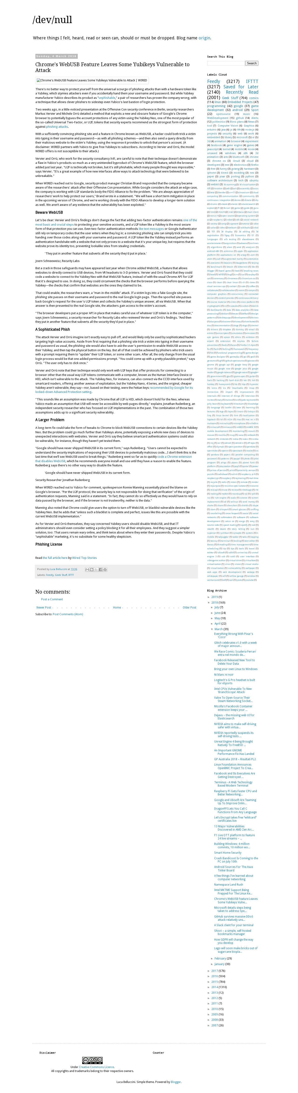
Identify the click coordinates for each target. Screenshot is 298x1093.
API (208, 188)
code (243, 286)
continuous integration (218, 200)
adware (243, 243)
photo (247, 458)
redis (224, 482)
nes (252, 172)
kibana (240, 212)
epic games (213, 337)
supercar (211, 533)
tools (241, 548)
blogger (211, 270)
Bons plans (237, 121)
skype (255, 505)
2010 (215, 1009)
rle (257, 489)
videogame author (216, 560)
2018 (215, 602)
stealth (210, 529)
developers (213, 164)
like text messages (151, 228)
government (216, 376)
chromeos (233, 278)
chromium (244, 192)
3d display (227, 231)
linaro (240, 411)
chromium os (248, 278)
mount (251, 431)
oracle (249, 450)
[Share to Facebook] (100, 569)
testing (237, 541)
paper (210, 176)
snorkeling (215, 513)
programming (216, 106)
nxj (212, 443)
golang (235, 168)
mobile (239, 149)
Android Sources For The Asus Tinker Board (233, 868)
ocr (219, 443)
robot (229, 219)
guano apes (240, 376)
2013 (215, 992)
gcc (245, 356)
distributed (249, 321)
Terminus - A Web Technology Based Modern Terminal (233, 784)
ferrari (227, 208)
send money (248, 501)
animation (220, 141)
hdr (245, 380)
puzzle (210, 474)
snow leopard (232, 513)
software (241, 517)
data (229, 310)
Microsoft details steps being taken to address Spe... (232, 909)
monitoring (238, 431)
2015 (215, 981)
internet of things (230, 396)
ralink (234, 474)
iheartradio (237, 388)
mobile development (217, 431)
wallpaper (250, 568)
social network (251, 219)
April (218, 623)
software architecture (220, 180)
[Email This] (87, 569)
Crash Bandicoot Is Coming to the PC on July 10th (236, 860)
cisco (209, 282)
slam (213, 509)
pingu (224, 462)
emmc (210, 333)
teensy (213, 541)
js (231, 129)
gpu (228, 376)
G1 (252, 235)
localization (249, 415)
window (251, 576)
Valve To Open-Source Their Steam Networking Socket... (233, 699)
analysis (250, 247)
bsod (212, 274)
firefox (254, 164)
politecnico (219, 121)
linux (218, 102)
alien (229, 247)
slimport (224, 509)
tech (241, 180)
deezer (235, 313)
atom (209, 259)
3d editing (244, 231)
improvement (247, 392)
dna (209, 325)
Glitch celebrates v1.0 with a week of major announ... (235, 644)
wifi (224, 576)
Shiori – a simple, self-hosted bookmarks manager (232, 932)
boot (237, 270)
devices (254, 317)
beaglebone (241, 262)
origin (204, 37)
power (255, 466)
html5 (222, 212)
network (211, 439)
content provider (226, 298)
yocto (239, 580)
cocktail (233, 286)
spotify (244, 525)
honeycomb (224, 384)
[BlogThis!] (91, 569)
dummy (240, 329)
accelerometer (214, 243)
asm (253, 255)
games (250, 145)
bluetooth (239, 156)
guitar (252, 376)
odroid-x (239, 443)
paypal (237, 458)
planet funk (249, 462)
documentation (222, 325)
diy (256, 200)
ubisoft (221, 552)
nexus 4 (214, 215)
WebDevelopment (217, 118)
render (255, 482)
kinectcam (239, 403)
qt (208, 219)
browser (236, 141)
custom (245, 306)
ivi (237, 400)
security (227, 133)
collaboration (228, 290)
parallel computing (245, 454)
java (223, 129)
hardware (249, 168)
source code (213, 525)
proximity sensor (246, 470)
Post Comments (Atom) (68, 614)
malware (211, 423)
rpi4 (253, 493)
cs (225, 306)
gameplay (235, 356)
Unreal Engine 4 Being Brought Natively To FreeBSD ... (233, 743)
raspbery (227, 478)
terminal (225, 541)
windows (230, 153)
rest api (214, 489)
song (223, 223)
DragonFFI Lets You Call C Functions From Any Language (235, 810)
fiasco (234, 345)
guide (247, 208)
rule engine (221, 497)
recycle (213, 482)
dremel (254, 325)
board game (225, 270)
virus (227, 564)
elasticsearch (248, 204)
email (252, 329)
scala (233, 497)
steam (223, 529)
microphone (239, 423)
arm (226, 156)
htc (235, 384)
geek (253, 356)
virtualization (214, 564)
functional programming (229, 352)
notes (245, 439)
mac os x (250, 419)
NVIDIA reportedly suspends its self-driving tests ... (234, 734)
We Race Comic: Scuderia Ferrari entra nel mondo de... (235, 653)
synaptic (237, 533)
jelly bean (212, 403)
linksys (251, 411)
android (237, 110)
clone (252, 282)
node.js (249, 129)
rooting (214, 493)
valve (213, 227)
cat (208, 278)
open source (228, 215)
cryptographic (214, 306)
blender (222, 192)
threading (222, 544)
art (235, 188)
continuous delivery (248, 298)
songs (242, 521)
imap (251, 388)
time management (240, 544)
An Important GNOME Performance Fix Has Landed (234, 752)
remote (244, 482)
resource (254, 486)
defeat (245, 313)
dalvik (255, 306)
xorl (231, 580)
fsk (211, 352)
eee (227, 164)
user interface (247, 556)
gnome (210, 364)
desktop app (225, 317)
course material (218, 302)
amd (239, 247)
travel (252, 548)
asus (256, 188)
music (246, 114)
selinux (234, 501)
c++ (236, 274)
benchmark (216, 266)
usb (223, 556)
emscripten (222, 333)
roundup (236, 493)
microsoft (242, 137)
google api (224, 364)
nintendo (224, 439)
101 (213, 231)
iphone (211, 172)
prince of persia (218, 470)
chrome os (219, 160)
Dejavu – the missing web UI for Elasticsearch (234, 717)
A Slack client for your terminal (234, 925)
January (220, 964)
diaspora (214, 321)
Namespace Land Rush (228, 884)
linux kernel (222, 415)
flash (216, 349)
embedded (213, 137)
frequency (253, 349)
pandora (215, 454)
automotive (252, 259)
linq (209, 415)
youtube (249, 580)
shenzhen (232, 505)
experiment (251, 141)
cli (244, 282)
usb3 (232, 556)
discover (226, 321)
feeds (224, 345)
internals (212, 396)
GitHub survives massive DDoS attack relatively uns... (233, 918)
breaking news (251, 270)
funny (223, 168)
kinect (224, 172)
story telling (238, 529)
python (249, 176)
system (249, 533)
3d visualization (247, 184)
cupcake (234, 306)
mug (232, 435)
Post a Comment (52, 599)
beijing (254, 262)
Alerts (254, 118)
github (240, 118)
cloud (250, 160)
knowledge (253, 403)
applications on (228, 255)
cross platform (247, 302)
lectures (211, 411)
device (237, 200)
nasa (240, 435)
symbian (224, 533)
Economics (240, 235)
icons (214, 388)
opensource (223, 114)
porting (235, 176)
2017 (215, 971)
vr (253, 137)
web (240, 133)
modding (239, 172)
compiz (251, 290)
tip (224, 548)
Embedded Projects (240, 102)
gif (221, 360)
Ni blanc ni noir (224, 674)
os (257, 450)
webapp (250, 572)
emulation (237, 333)
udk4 (231, 552)
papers (227, 454)
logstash (211, 419)
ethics (238, 337)
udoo (256, 223)
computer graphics (217, 294)
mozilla (222, 435)
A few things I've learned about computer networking (233, 877)
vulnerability (234, 568)
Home (117, 607)
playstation (225, 466)
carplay (251, 274)
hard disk (234, 380)
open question (235, 446)
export (210, 341)
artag (243, 255)
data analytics (243, 310)
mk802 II (251, 427)
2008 (215, 1019)
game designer (218, 356)
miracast (228, 427)
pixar (222, 176)
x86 (245, 153)
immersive (212, 392)
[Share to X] (96, 569)
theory (210, 544)
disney (237, 321)
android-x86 (213, 251)
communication (230, 196)
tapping (254, 537)
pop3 (236, 466)
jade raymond (248, 400)
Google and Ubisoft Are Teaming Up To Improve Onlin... (235, 801)
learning (250, 407)
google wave (241, 372)
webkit (215, 184)
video (222, 227)
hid (253, 380)
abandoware (248, 239)
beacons (228, 262)
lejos (230, 411)
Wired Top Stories (84, 558)
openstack (237, 450)
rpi (245, 493)
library (228, 137)
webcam (233, 227)
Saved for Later (241, 86)
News (251, 121)
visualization (217, 568)
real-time (253, 478)
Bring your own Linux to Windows (235, 669)
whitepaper (212, 576)
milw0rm (253, 423)
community (249, 196)
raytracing (240, 478)
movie (251, 149)
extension (225, 341)
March (219, 629)
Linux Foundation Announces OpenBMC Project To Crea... (233, 766)
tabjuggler (223, 537)
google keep (241, 364)
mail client (252, 212)
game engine (234, 145)
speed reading (230, 525)
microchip (225, 423)
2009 (215, 1014)
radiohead (223, 474)
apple (240, 251)
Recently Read (242, 92)
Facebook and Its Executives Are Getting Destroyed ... (234, 775)
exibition (250, 337)
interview (250, 396)
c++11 (232, 192)
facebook (216, 145)
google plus (241, 368)
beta (212, 192)
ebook (224, 204)
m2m (230, 419)
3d (208, 141)
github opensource (235, 360)
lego (222, 411)
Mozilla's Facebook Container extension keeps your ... (233, 708)
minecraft (215, 427)
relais (234, 482)
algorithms (216, 247)
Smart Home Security (227, 852)
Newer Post (44, 607)
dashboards (216, 310)
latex (238, 407)
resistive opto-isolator (235, 486)
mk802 (239, 427)
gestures (211, 360)
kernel (226, 149)
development (240, 317)
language (215, 407)
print (232, 470)
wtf (224, 580)
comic (241, 290)
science (243, 497)
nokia (235, 439)
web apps (212, 572)
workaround (213, 580)
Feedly (50, 575)
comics (253, 98)
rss (208, 497)
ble (253, 266)
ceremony (219, 278)
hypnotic (254, 384)
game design (252, 352)
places (234, 462)
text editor (250, 541)
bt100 (221, 274)
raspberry (218, 219)
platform (211, 466)
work (251, 133)
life (239, 129)
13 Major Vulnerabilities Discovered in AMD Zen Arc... (234, 828)
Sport (254, 110)
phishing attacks (57, 126)
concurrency (237, 294)
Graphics (249, 125)
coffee (252, 286)
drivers (214, 329)
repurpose (215, 486)
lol (221, 419)
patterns (225, 458)
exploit (210, 208)
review (234, 489)
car (243, 274)
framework (239, 349)
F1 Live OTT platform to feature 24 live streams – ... (234, 837)
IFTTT (71, 575)
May (218, 618)
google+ (254, 372)
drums (213, 204)
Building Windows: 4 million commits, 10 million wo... (232, 845)
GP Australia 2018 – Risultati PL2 (235, 759)
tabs (245, 537)
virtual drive (235, 560)
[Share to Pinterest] (105, 569)
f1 (219, 208)
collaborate (212, 290)
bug (229, 274)
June (218, 613)
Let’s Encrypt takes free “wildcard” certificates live (235, 819)
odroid (228, 443)
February (221, 958)
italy (220, 400)
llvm (236, 415)
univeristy (242, 552)
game (237, 208)
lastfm (228, 407)
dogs (245, 325)
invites (210, 400)
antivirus (228, 251)
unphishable (107, 98)
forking (226, 349)
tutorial (246, 223)
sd (225, 501)
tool (209, 125)
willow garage (237, 576)
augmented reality (233, 259)
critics (233, 302)
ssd (253, 525)
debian (225, 313)
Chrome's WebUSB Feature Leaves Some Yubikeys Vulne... (236, 900)
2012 (215, 998)
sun (252, 529)
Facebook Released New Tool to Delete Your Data (234, 662)
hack (209, 380)
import (229, 392)
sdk (238, 219)
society (213, 223)
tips (232, 548)
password (212, 458)
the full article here (55, 558)
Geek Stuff (61, 575)
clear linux (232, 282)
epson (227, 337)
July (217, 607)
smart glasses (239, 509)
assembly (245, 188)
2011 (215, 1003)
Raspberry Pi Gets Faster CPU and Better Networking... (235, 793)
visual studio (251, 564)
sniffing (254, 509)
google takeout (224, 372)
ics (224, 388)
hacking (220, 380)
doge (236, 325)
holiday (211, 384)
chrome (254, 156)
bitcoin (230, 266)
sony (252, 521)
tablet (235, 537)
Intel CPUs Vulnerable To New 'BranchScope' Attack (233, 690)
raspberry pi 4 (248, 474)
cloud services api (216, 286)
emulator (250, 333)
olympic (220, 446)
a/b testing (230, 239)
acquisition (230, 243)
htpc (244, 384)
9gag (227, 235)
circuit (236, 160)
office (210, 446)
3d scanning (230, 184)
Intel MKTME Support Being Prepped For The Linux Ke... (233, 891)
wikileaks (245, 227)
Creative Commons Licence (96, 1067)
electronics (240, 164)
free (213, 168)
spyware (234, 223)
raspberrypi (213, 478)
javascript (212, 149)
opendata (250, 446)
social (246, 513)
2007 (215, 1025)
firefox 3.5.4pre (247, 345)
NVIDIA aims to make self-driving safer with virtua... (235, 725)
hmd (212, 212)
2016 (215, 976)
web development (232, 572)
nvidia (255, 439)
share (220, 505)
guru (256, 208)
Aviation (218, 188)
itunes (229, 400)
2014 (215, 987)
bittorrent (242, 266)
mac (239, 419)
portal (246, 466)
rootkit (225, 493)
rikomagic (247, 489)
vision (238, 564)
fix (208, 349)
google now (224, 368)
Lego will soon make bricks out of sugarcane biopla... (235, 950)
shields (245, 505)
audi (218, 259)
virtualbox (250, 560)
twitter (210, 552)
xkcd (256, 227)
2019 (215, 597)
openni (225, 450)
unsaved (212, 153)
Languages (212, 239)
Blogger (176, 1082)
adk (228, 188)
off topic (251, 443)
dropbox (227, 329)
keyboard (225, 403)
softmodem (226, 517)
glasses (251, 360)
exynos (241, 341)
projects (212, 133)
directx (248, 200)
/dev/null (52, 19)
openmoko (212, 450)
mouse (210, 435)
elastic (234, 204)
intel (231, 212)
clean (219, 282)
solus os (229, 521)
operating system (246, 215)
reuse (224, 489)
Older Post (189, 607)
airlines (254, 243)
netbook (251, 435)
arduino (212, 129)
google (238, 106)
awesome (215, 262)
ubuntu (253, 180)
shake (210, 505)
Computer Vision (228, 125)
